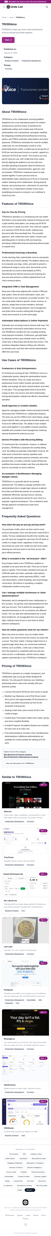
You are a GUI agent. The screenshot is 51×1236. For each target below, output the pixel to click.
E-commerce (8, 1185)
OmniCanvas (10, 1085)
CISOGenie (9, 1128)
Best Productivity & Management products (21, 757)
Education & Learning (24, 1185)
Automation (9, 1003)
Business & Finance (12, 61)
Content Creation (24, 1176)
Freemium (8, 69)
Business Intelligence (34, 1167)
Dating (7, 1181)
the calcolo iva (10, 901)
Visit (7, 40)
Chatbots (24, 1172)
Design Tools (18, 1181)
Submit (35, 1215)
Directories (42, 1181)
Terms (43, 1215)
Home (4, 17)
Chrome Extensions (38, 1172)
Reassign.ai (9, 1039)
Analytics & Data (36, 1154)
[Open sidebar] (4, 7)
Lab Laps (8, 947)
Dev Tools (30, 1181)
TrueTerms (9, 857)
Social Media (31, 1000)
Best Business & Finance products (18, 754)
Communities (9, 1176)
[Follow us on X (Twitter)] (25, 1224)
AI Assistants (13, 1154)
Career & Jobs (11, 1172)
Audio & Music (10, 1158)
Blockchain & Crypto (39, 1158)
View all (29, 1190)
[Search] (47, 7)
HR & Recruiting (41, 1185)
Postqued (8, 990)
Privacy (25, 1219)
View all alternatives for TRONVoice (20, 763)
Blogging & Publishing (14, 1163)
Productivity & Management (31, 61)
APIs (40, 1000)
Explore (20, 1215)
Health (20, 1190)
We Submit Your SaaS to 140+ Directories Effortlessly (28, 1)
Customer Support (40, 1176)
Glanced (7, 812)
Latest (11, 17)
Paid (17, 1003)
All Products (9, 1215)
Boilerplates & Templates (35, 1163)
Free (23, 911)
